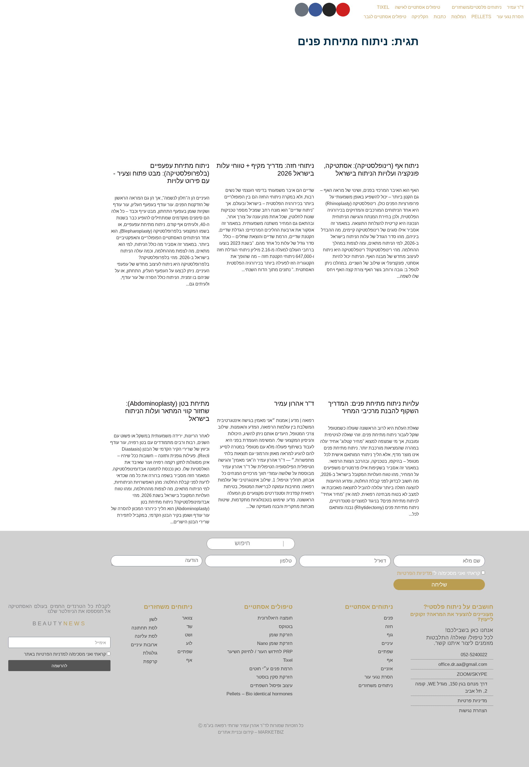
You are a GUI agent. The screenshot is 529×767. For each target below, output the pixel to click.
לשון (153, 619)
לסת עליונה (146, 636)
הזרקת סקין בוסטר (274, 677)
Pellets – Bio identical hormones (259, 693)
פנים (388, 618)
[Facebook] (75, 683)
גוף (390, 634)
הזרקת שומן (281, 634)
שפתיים (385, 651)
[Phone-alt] (302, 10)
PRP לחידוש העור (274, 651)
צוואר (187, 618)
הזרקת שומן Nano (275, 643)
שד (189, 626)
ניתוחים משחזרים (375, 685)
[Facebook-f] (315, 10)
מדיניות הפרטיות (414, 573)
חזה (389, 626)
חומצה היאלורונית (275, 618)
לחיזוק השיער (240, 651)
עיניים (387, 643)
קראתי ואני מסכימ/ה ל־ (438, 573)
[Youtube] (343, 10)
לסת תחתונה (144, 628)
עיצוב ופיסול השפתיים (271, 685)
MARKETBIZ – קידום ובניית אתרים (251, 732)
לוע (189, 643)
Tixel (288, 660)
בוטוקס (286, 626)
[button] (473, 7)
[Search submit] (287, 544)
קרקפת (150, 661)
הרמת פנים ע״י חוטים (271, 668)
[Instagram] (329, 10)
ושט (188, 634)
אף (390, 660)
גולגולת (150, 653)
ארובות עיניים (144, 644)
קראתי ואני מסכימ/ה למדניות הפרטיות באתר (65, 654)
